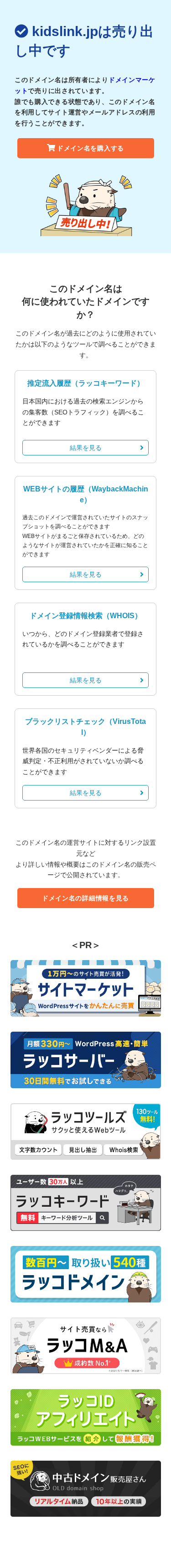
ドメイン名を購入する (90, 148)
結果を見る (86, 447)
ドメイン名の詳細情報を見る (85, 898)
